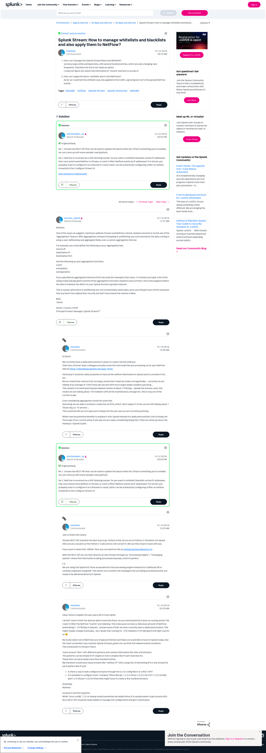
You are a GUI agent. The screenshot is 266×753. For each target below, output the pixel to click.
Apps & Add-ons (80, 22)
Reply (159, 105)
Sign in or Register (234, 738)
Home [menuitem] (29, 4)
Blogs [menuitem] (97, 4)
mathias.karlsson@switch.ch (137, 549)
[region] (40, 744)
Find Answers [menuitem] (69, 4)
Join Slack (191, 100)
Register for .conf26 (191, 55)
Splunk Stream (96, 90)
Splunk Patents (91, 744)
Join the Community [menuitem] (47, 4)
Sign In (254, 4)
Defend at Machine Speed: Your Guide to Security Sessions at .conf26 (191, 223)
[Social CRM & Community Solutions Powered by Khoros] (203, 723)
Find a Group (191, 139)
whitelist (134, 90)
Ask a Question (194, 13)
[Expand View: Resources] (131, 4)
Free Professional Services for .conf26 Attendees (191, 196)
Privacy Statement (12, 748)
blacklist (70, 90)
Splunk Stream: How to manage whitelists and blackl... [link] (165, 22)
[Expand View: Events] (90, 4)
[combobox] (116, 13)
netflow (81, 90)
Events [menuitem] (85, 4)
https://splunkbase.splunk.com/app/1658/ (91, 368)
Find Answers (63, 22)
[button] (165, 34)
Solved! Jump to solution (73, 33)
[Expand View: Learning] (115, 4)
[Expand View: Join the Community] (58, 4)
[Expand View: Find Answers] (77, 4)
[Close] (77, 740)
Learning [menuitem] (109, 4)
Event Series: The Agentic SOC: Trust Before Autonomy (190, 168)
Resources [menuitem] (124, 4)
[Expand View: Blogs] (100, 4)
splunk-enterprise (117, 90)
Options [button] (203, 22)
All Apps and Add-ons (101, 22)
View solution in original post (72, 173)
